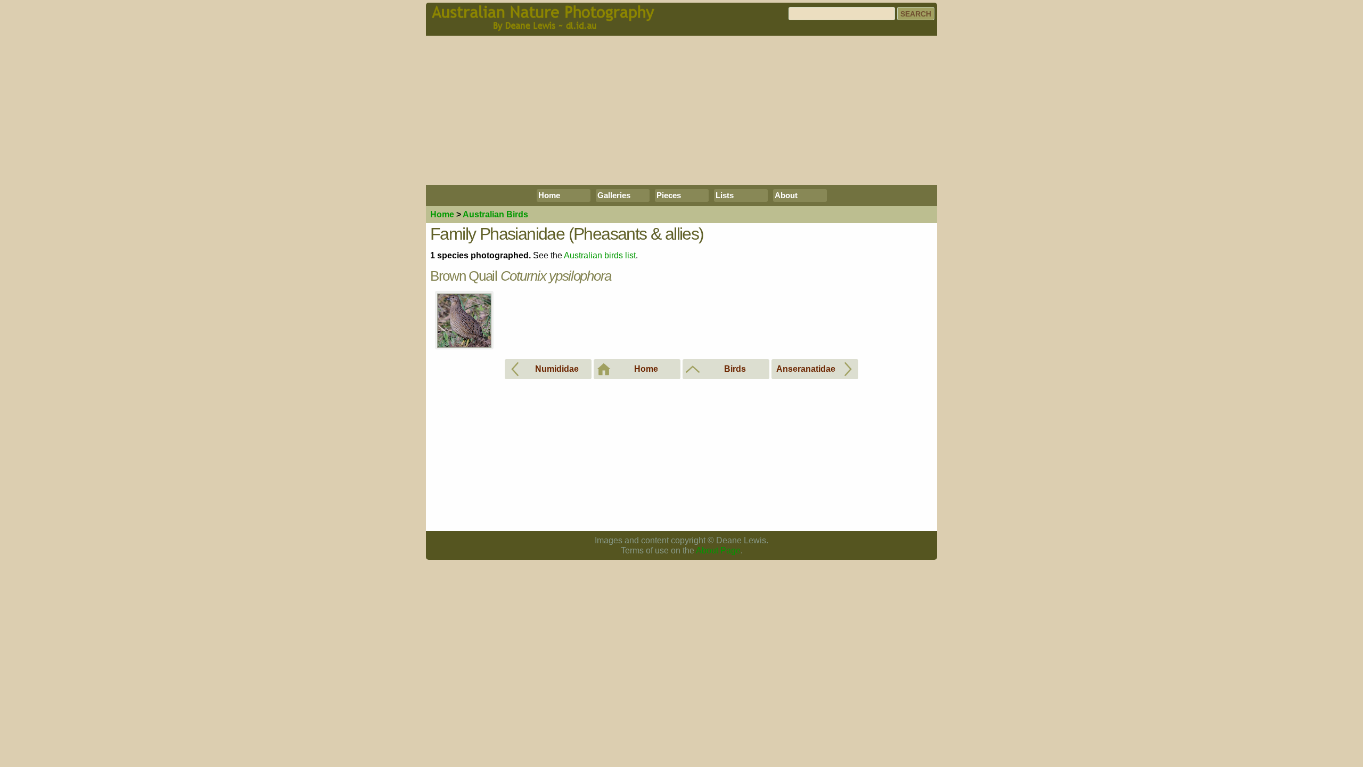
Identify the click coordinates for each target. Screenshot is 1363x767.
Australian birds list (600, 255)
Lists (725, 195)
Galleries (613, 195)
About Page (718, 550)
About (786, 195)
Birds (495, 214)
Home (549, 195)
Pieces (668, 195)
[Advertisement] (681, 110)
